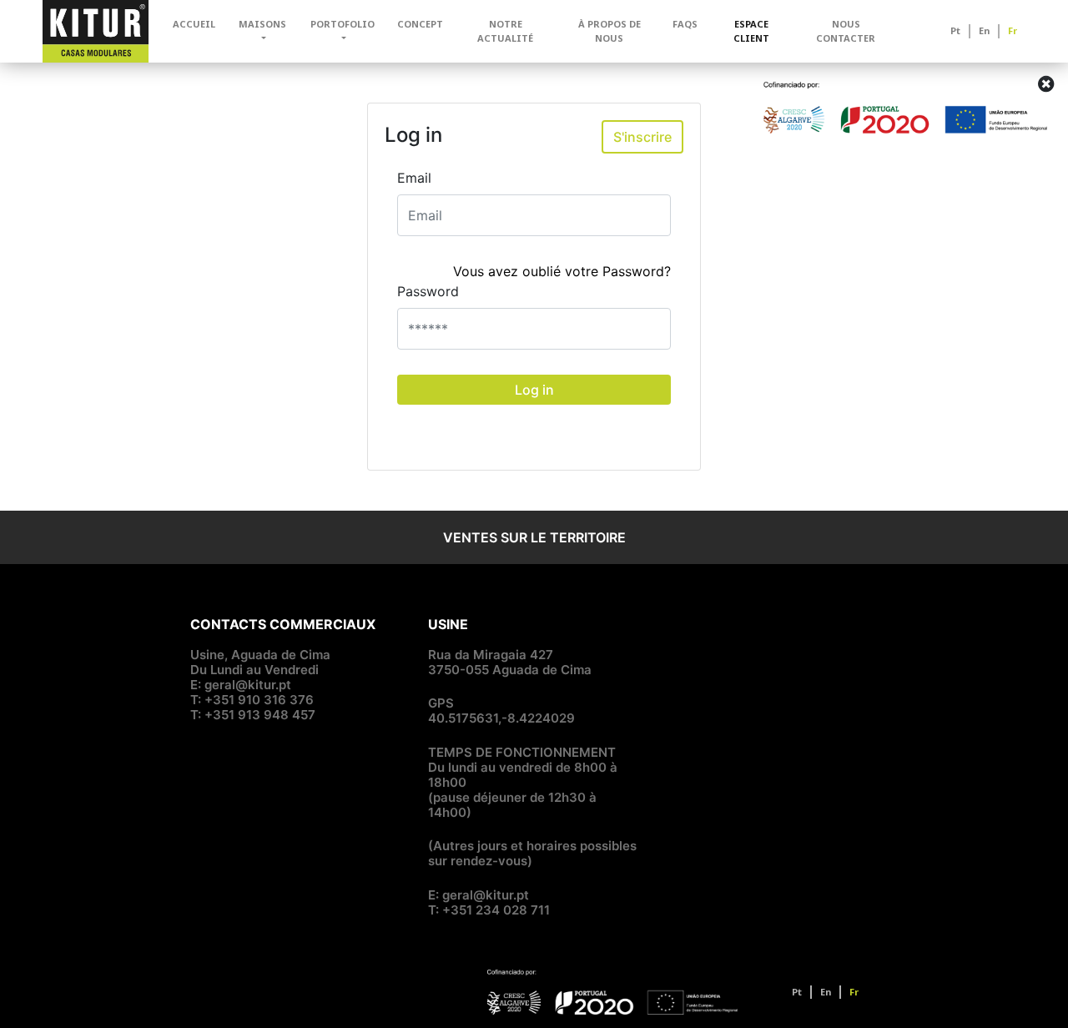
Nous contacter (845, 31)
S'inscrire (642, 136)
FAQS (685, 24)
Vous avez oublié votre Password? (562, 271)
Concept (420, 24)
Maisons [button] (262, 24)
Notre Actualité (505, 31)
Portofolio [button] (342, 24)
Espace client (751, 31)
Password (428, 291)
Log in (534, 389)
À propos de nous (609, 31)
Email (414, 177)
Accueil (194, 24)
